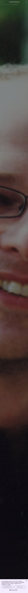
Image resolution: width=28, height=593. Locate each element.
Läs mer (11, 584)
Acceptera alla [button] (7, 587)
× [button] (26, 580)
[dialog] (14, 296)
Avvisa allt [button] (20, 587)
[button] (14, 590)
